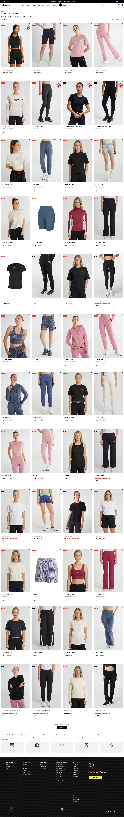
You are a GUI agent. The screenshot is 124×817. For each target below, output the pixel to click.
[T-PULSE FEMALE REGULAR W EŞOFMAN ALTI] (46, 686)
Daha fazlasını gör (5, 739)
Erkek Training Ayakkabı (76, 780)
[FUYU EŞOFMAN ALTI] (46, 276)
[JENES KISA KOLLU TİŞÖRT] (15, 160)
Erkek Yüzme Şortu (75, 789)
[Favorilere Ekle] (29, 24)
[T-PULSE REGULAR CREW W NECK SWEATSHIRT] (15, 686)
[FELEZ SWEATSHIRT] (15, 393)
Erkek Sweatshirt (75, 770)
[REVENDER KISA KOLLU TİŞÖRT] (77, 276)
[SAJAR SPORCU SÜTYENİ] (77, 570)
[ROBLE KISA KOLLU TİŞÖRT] (15, 570)
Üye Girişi (120, 1)
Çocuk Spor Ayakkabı (76, 776)
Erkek (23, 5)
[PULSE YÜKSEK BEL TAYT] (46, 103)
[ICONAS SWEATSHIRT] (77, 686)
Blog (6, 770)
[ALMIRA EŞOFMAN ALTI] (46, 393)
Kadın (28, 5)
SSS (23, 766)
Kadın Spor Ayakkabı (76, 766)
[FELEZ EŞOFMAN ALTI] (46, 160)
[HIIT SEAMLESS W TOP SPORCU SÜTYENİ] (15, 45)
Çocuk (34, 5)
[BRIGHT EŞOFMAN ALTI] (108, 45)
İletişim (24, 772)
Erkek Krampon (75, 793)
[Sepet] (122, 5)
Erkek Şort (74, 791)
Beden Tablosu (25, 768)
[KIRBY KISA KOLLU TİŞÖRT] (77, 393)
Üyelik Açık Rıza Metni (59, 776)
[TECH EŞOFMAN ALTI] (108, 336)
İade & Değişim (25, 764)
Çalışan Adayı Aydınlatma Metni (60, 768)
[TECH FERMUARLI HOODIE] (77, 336)
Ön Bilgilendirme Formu (43, 768)
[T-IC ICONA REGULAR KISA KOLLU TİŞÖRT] (77, 511)
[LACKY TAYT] (46, 451)
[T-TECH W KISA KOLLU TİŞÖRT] (77, 160)
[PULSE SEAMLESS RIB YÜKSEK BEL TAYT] (108, 103)
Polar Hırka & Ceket (75, 797)
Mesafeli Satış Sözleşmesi (43, 766)
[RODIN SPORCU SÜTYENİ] (15, 336)
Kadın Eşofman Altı (75, 774)
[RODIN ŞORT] (46, 336)
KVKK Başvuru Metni (59, 764)
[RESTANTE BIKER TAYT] (46, 45)
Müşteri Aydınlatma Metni (59, 770)
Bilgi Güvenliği (42, 764)
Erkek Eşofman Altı (75, 768)
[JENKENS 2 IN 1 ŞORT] (108, 160)
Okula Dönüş (75, 801)
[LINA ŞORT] (46, 570)
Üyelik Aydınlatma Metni (59, 774)
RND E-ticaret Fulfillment (12, 813)
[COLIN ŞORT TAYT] (46, 511)
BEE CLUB (64, 5)
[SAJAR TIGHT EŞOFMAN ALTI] (108, 218)
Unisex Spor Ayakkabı (76, 799)
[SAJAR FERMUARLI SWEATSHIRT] (77, 218)
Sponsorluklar (8, 766)
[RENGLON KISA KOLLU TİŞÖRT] (15, 276)
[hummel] (10, 5)
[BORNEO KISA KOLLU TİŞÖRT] (15, 218)
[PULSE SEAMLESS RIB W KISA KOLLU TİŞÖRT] (77, 103)
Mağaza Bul (24, 770)
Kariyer (7, 768)
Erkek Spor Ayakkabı (76, 764)
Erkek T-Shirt (75, 778)
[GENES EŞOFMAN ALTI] (108, 451)
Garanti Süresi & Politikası (26, 774)
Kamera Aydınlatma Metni (59, 766)
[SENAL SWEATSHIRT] (15, 103)
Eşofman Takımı (75, 795)
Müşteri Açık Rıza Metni (59, 772)
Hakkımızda (7, 764)
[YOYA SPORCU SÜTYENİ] (15, 451)
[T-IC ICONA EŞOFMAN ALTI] (108, 686)
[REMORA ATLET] (77, 451)
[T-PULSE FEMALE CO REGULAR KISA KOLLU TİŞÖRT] (15, 511)
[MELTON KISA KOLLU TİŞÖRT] (77, 45)
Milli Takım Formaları (45, 5)
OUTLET (54, 5)
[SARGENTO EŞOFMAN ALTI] (108, 393)
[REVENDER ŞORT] (108, 511)
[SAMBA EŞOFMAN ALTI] (46, 628)
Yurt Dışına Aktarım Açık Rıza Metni (61, 780)
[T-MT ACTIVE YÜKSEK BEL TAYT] (108, 276)
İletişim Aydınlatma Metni (59, 778)
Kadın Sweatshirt (75, 772)
